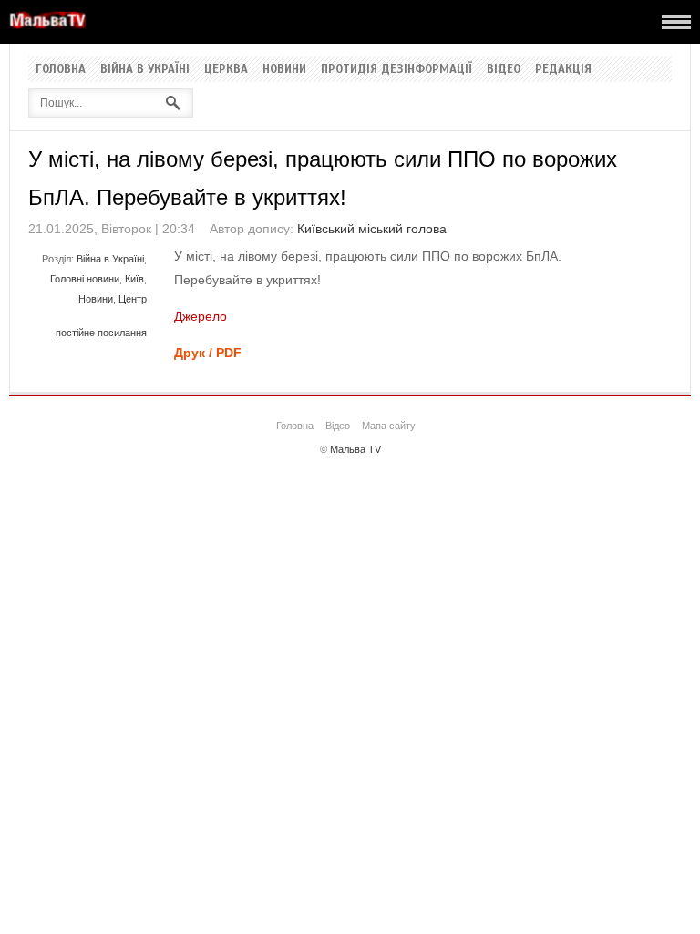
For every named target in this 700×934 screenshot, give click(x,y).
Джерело (200, 316)
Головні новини (84, 278)
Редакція (563, 69)
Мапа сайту (389, 425)
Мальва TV (355, 449)
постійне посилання (101, 332)
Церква (226, 69)
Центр (132, 298)
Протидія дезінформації (396, 69)
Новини (284, 69)
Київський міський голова (372, 228)
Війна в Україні (145, 69)
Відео (503, 69)
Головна (61, 69)
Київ (134, 278)
